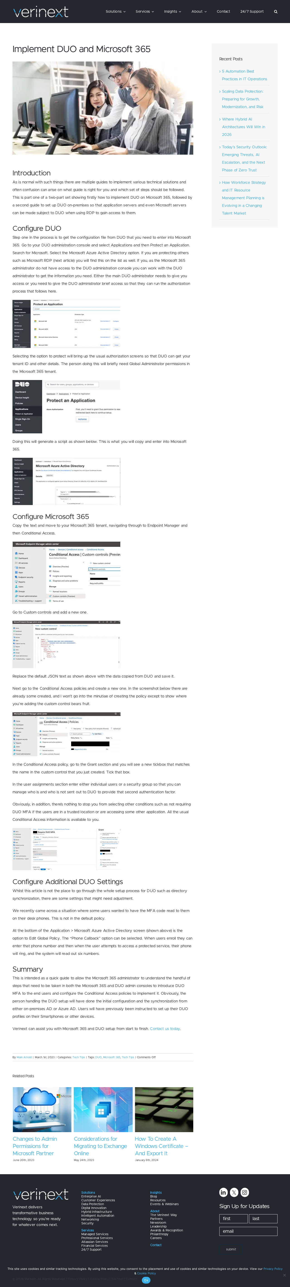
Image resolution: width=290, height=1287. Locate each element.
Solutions (88, 1192)
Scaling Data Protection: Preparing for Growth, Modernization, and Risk (243, 99)
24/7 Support (91, 1249)
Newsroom (158, 1222)
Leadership (158, 1226)
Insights (156, 1192)
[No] (284, 1275)
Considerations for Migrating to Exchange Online (100, 1146)
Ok (146, 1280)
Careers (156, 1238)
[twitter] (234, 1192)
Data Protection (92, 1204)
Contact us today (165, 1029)
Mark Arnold (24, 1057)
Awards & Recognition (166, 1230)
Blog (153, 1196)
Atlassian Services (94, 1242)
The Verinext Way (163, 1215)
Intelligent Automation (97, 1215)
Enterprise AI (91, 1196)
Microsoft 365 (111, 1057)
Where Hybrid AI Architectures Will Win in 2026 (243, 127)
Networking (90, 1219)
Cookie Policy (146, 1273)
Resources (158, 1200)
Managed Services (95, 1234)
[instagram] (245, 1192)
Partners (156, 1219)
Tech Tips (78, 1057)
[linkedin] (223, 1192)
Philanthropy (159, 1234)
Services (87, 1230)
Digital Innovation (93, 1208)
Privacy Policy (273, 1268)
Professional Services (97, 1238)
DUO (98, 1057)
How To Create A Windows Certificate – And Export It (161, 1146)
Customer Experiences (98, 1200)
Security (87, 1223)
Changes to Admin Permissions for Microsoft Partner (34, 1146)
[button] (276, 11)
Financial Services (94, 1245)
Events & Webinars (164, 1204)
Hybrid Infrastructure (96, 1212)
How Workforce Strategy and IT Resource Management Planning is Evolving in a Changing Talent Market (244, 198)
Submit (231, 1249)
